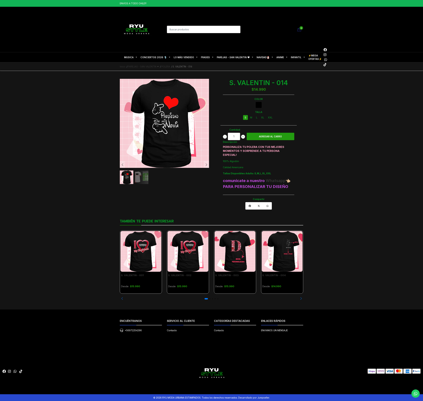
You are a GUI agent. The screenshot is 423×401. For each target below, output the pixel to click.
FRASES (205, 57)
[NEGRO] (259, 105)
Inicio (122, 66)
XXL (270, 117)
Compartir (259, 199)
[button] (122, 298)
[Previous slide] (122, 164)
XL (262, 117)
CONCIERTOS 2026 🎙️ (153, 57)
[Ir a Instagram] (325, 55)
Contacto (172, 330)
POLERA (165, 66)
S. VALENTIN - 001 (132, 275)
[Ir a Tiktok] (325, 65)
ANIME (280, 57)
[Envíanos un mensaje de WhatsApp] (415, 393)
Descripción (230, 141)
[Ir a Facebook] (325, 50)
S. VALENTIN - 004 (274, 275)
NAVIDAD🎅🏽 (263, 57)
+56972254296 (133, 330)
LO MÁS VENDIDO (184, 57)
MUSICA (129, 57)
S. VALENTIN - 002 (179, 275)
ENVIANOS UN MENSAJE (274, 330)
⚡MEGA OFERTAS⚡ (315, 57)
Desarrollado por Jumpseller (253, 397)
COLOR (258, 99)
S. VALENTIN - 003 (227, 275)
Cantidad (234, 129)
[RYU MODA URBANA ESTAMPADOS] (136, 29)
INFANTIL (296, 57)
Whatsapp (276, 180)
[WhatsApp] (326, 60)
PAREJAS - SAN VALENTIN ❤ (233, 57)
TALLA (258, 112)
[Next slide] (206, 164)
